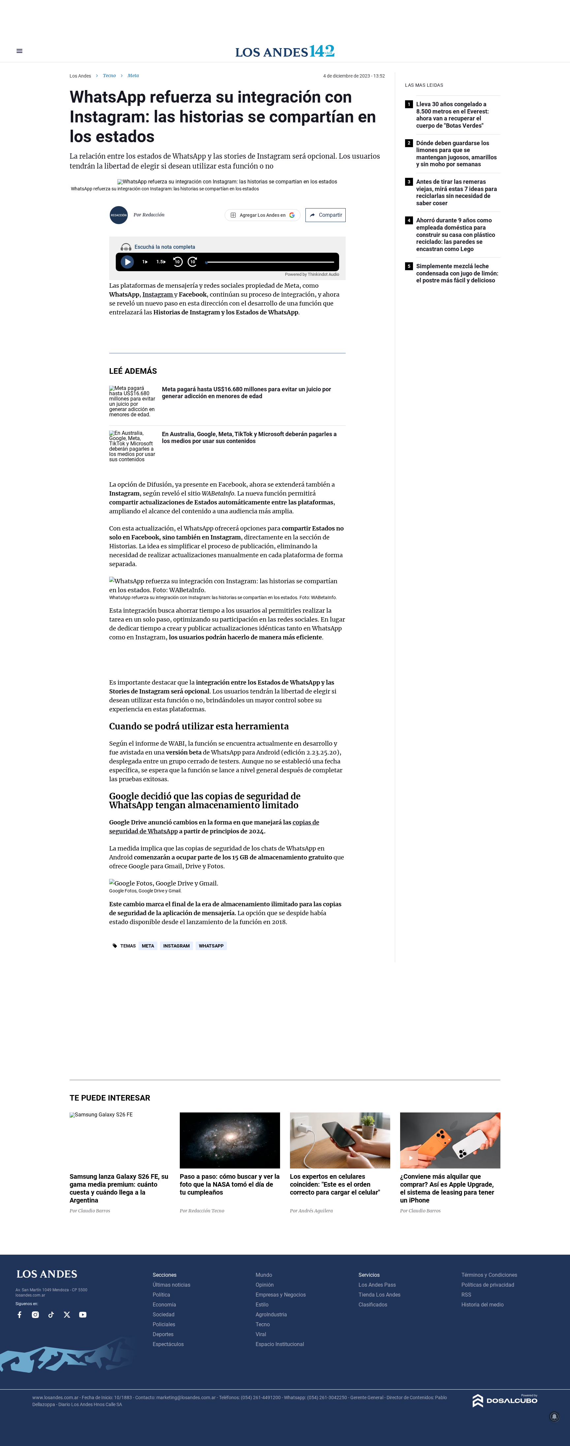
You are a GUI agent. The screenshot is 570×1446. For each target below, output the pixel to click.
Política (161, 1295)
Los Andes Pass (377, 1285)
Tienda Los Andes (379, 1295)
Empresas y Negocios (281, 1295)
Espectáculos (168, 1344)
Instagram (176, 945)
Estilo (262, 1304)
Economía (164, 1304)
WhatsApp (211, 945)
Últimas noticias (171, 1285)
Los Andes (80, 76)
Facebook (19, 1315)
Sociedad (163, 1314)
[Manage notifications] (554, 1416)
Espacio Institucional (280, 1344)
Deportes (163, 1334)
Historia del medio (482, 1304)
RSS (466, 1295)
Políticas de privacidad (487, 1285)
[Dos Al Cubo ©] (505, 1405)
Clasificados (373, 1304)
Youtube (83, 1315)
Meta (148, 945)
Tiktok (51, 1315)
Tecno (109, 76)
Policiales (164, 1324)
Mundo (264, 1275)
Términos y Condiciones (489, 1275)
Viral (261, 1334)
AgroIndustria (271, 1314)
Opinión (265, 1285)
